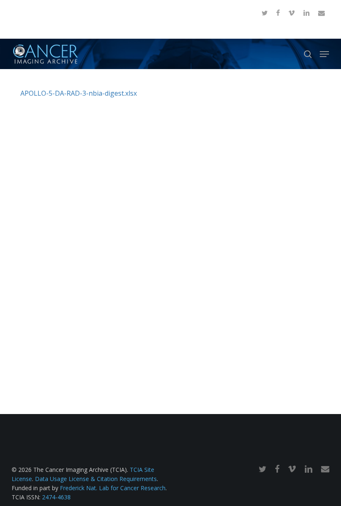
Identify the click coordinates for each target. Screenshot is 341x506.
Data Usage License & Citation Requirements (96, 479)
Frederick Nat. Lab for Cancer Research (113, 488)
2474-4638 (56, 497)
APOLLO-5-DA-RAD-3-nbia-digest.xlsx (78, 93)
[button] (324, 54)
